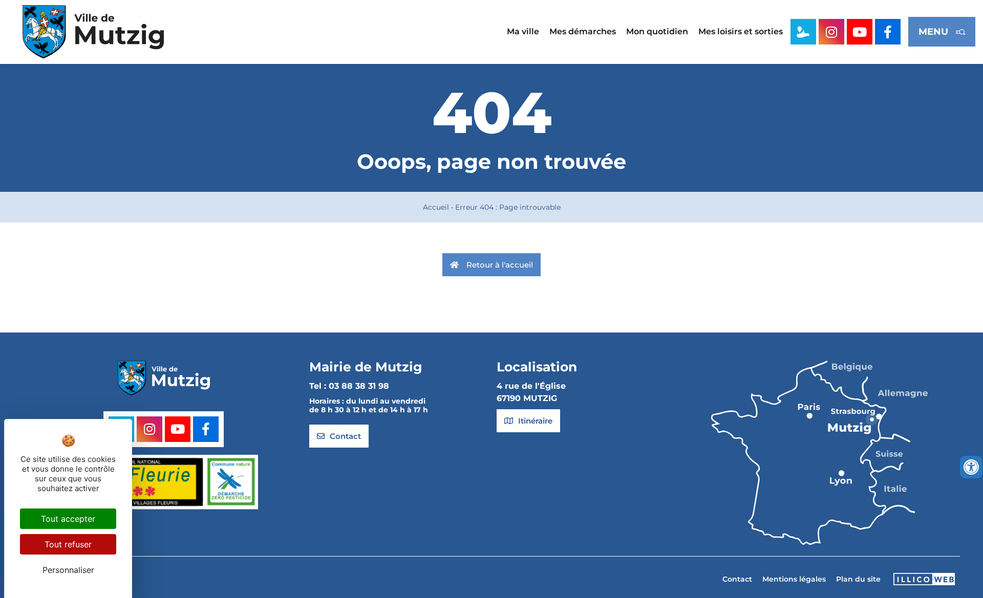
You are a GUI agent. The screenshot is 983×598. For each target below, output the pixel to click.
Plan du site (858, 579)
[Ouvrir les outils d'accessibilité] (971, 467)
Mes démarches (582, 31)
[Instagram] (831, 32)
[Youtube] (859, 32)
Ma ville (523, 31)
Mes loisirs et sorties (740, 31)
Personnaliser (68, 570)
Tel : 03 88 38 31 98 (349, 386)
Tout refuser (68, 544)
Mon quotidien (657, 31)
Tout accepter (68, 519)
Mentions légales (794, 579)
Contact (737, 579)
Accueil (436, 207)
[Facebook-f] (888, 32)
